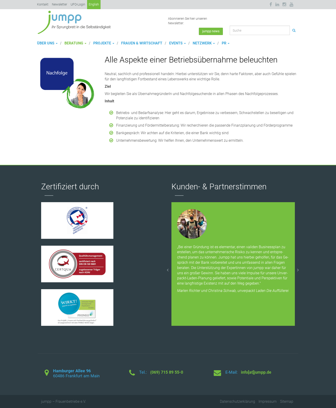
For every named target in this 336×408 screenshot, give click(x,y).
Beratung (74, 43)
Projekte (102, 43)
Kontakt (42, 4)
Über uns (46, 43)
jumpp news (210, 31)
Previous (168, 269)
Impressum (268, 401)
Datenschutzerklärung (237, 401)
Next (298, 269)
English (94, 4)
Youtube (291, 4)
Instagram (284, 4)
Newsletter (59, 4)
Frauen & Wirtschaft (141, 43)
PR (224, 43)
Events (176, 43)
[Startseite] (76, 22)
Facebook (271, 4)
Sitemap (286, 401)
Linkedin (277, 4)
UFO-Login (78, 4)
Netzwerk (202, 43)
